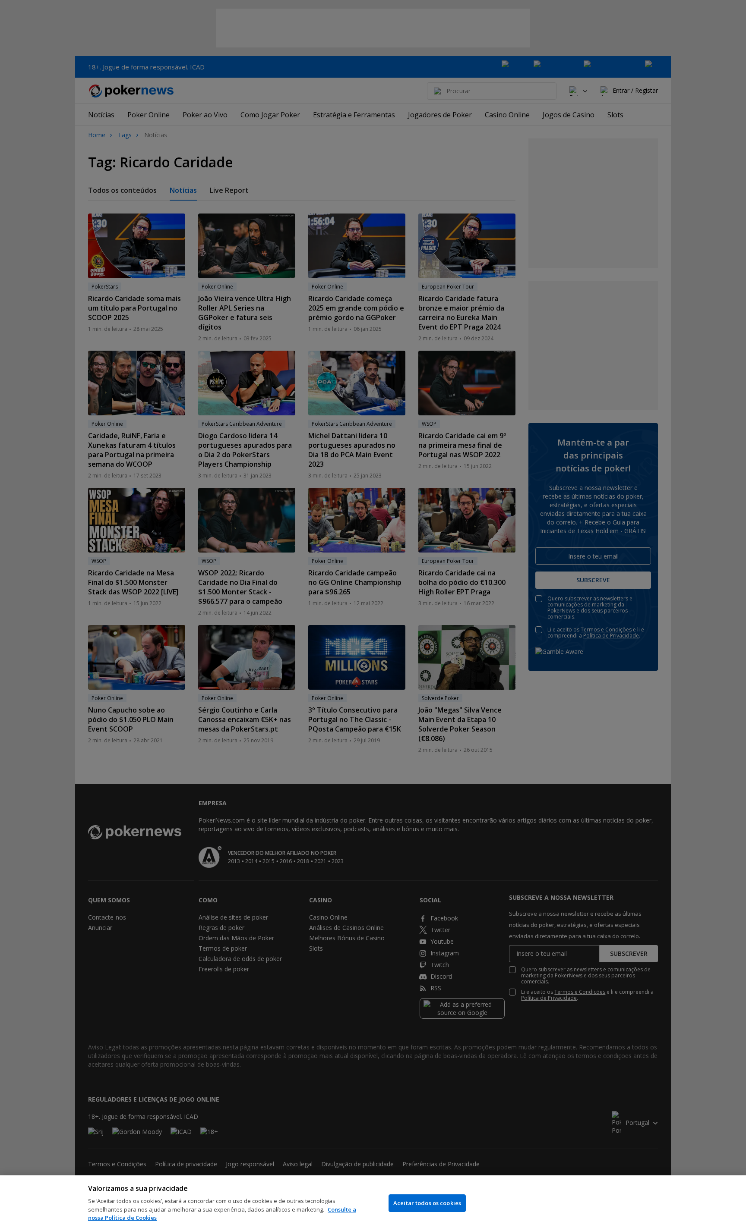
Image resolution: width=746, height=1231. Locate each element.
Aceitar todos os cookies (427, 1203)
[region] (373, 1203)
